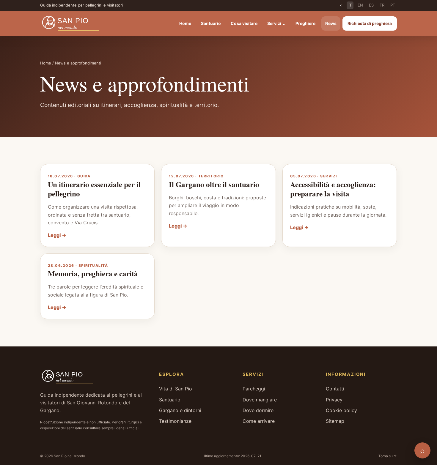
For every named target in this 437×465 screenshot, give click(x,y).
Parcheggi (254, 389)
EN (360, 5)
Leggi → (57, 235)
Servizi (276, 23)
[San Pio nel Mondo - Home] (74, 23)
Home (185, 23)
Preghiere (305, 23)
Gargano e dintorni (180, 410)
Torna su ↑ (387, 456)
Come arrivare (259, 421)
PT (392, 5)
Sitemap (335, 421)
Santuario (211, 23)
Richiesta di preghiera (370, 23)
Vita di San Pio (175, 389)
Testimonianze (175, 421)
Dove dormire (258, 410)
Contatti (335, 389)
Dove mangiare (260, 400)
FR (382, 5)
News (331, 23)
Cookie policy (341, 410)
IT (350, 5)
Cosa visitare (244, 23)
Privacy (334, 400)
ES (371, 5)
